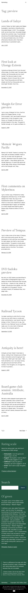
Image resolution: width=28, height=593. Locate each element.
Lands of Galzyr (11, 21)
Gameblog (4, 2)
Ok (14, 590)
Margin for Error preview (11, 105)
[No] (26, 589)
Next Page (23, 430)
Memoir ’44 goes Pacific (11, 145)
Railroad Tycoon (11, 311)
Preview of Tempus (13, 230)
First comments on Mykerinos (13, 187)
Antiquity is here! (12, 348)
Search (23, 487)
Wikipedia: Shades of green (9, 547)
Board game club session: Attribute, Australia (12, 390)
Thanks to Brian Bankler (9, 471)
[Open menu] (26, 2)
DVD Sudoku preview (9, 270)
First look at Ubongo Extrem (11, 63)
